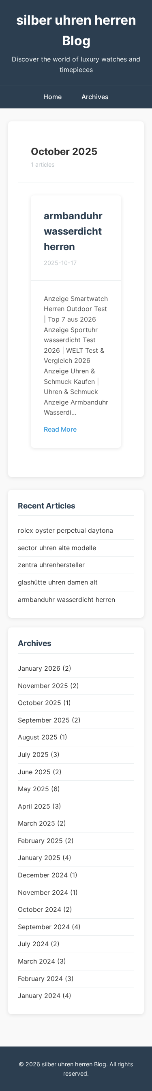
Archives (95, 97)
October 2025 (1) (44, 703)
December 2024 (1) (47, 875)
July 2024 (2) (39, 944)
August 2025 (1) (42, 737)
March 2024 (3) (42, 961)
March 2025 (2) (42, 823)
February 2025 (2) (46, 841)
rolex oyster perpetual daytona (65, 530)
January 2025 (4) (44, 858)
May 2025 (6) (39, 789)
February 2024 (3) (46, 978)
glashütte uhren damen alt (58, 582)
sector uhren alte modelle (57, 548)
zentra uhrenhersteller (51, 565)
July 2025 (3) (39, 754)
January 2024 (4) (44, 995)
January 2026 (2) (44, 668)
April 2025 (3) (39, 806)
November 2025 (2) (48, 686)
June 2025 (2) (40, 772)
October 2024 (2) (45, 909)
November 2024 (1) (48, 892)
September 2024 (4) (49, 927)
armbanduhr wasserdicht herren (73, 231)
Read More (60, 429)
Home (52, 97)
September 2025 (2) (49, 720)
